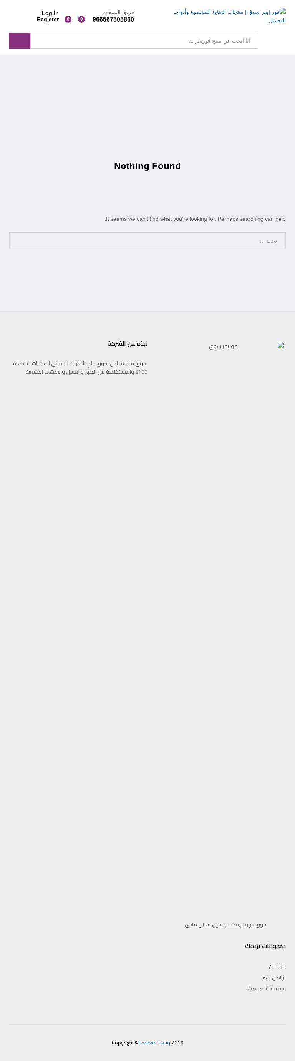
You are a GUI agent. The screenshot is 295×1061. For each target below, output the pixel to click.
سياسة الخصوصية (266, 988)
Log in (50, 13)
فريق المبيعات (118, 12)
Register (48, 19)
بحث (19, 41)
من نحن (277, 966)
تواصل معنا (273, 978)
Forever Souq (154, 1043)
